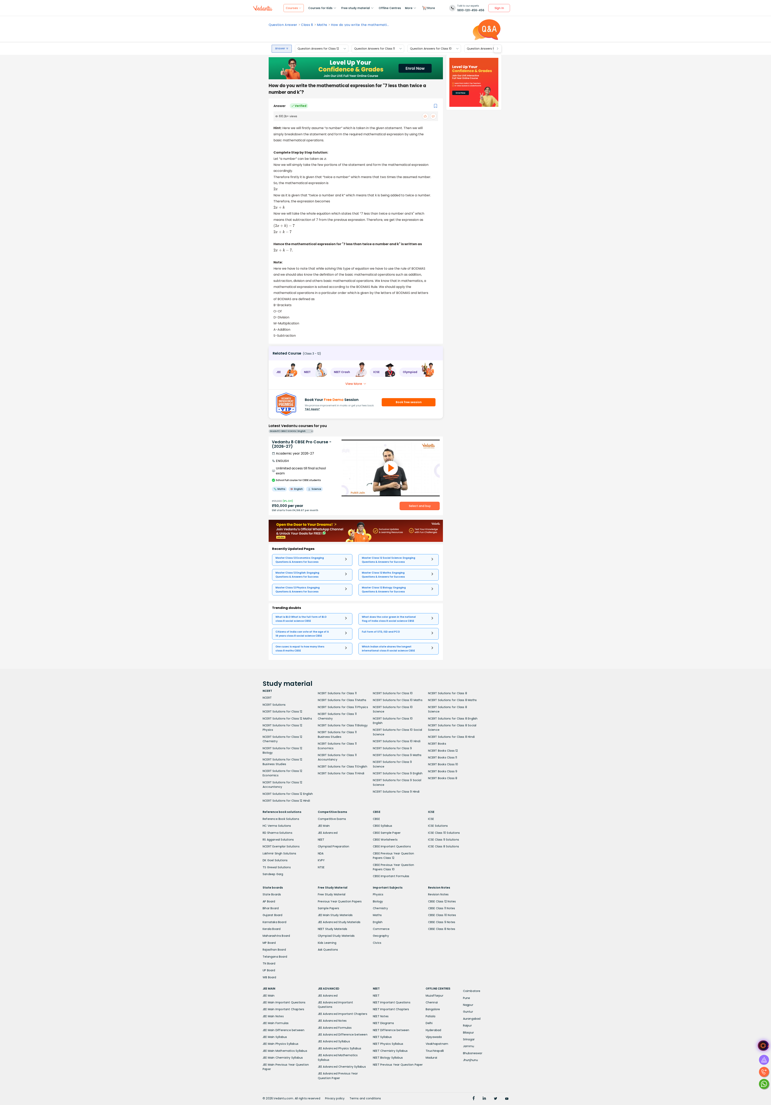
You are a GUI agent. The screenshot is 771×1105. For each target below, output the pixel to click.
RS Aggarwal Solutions (278, 840)
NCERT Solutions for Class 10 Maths (397, 700)
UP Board (269, 970)
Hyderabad (433, 1030)
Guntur (468, 1012)
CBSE (376, 819)
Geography (381, 936)
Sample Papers (328, 908)
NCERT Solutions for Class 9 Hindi (396, 792)
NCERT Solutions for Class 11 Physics (343, 707)
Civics (377, 943)
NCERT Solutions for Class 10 (393, 693)
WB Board (269, 977)
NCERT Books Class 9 (442, 771)
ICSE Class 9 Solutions (443, 840)
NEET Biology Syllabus (388, 1058)
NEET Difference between (391, 1030)
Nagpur (468, 1005)
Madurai (431, 1058)
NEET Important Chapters (391, 1009)
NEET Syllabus (382, 1037)
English (377, 922)
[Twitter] (495, 1099)
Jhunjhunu (470, 1060)
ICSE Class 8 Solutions (443, 846)
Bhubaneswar (472, 1053)
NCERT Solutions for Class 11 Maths (342, 700)
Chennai (432, 1002)
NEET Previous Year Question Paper (398, 1065)
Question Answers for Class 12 (318, 49)
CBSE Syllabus (382, 826)
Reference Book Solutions (281, 819)
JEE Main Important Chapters (283, 1009)
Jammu (468, 1046)
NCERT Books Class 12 (443, 751)
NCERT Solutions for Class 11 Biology (343, 725)
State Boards (272, 894)
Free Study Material (332, 894)
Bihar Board (271, 908)
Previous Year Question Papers (340, 901)
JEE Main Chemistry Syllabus (283, 1058)
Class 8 (307, 24)
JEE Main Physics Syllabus (280, 1044)
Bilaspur (468, 1033)
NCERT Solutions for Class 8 (447, 693)
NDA (321, 853)
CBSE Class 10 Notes (442, 915)
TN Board (269, 963)
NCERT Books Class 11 (442, 757)
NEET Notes (381, 1016)
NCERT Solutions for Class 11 (337, 693)
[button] (285, 372)
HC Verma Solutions (277, 826)
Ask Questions (328, 950)
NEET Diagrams (383, 1023)
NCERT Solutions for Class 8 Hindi (451, 737)
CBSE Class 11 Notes (441, 908)
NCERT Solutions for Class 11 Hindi (341, 773)
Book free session (409, 402)
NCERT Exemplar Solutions (281, 846)
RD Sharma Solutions (277, 833)
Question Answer (283, 24)
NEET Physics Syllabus (388, 1044)
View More (353, 383)
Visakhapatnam (437, 1044)
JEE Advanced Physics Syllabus (339, 1048)
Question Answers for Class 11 (374, 49)
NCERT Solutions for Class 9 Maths (397, 755)
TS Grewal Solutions (277, 867)
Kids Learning (327, 943)
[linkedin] (484, 1099)
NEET (321, 840)
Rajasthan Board (274, 950)
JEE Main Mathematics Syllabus (285, 1051)
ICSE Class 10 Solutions (444, 833)
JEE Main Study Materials (335, 915)
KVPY (321, 860)
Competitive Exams (332, 819)
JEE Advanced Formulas (335, 1028)
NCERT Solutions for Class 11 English (342, 767)
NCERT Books (437, 744)
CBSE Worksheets (385, 840)
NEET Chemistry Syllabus (390, 1051)
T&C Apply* (312, 409)
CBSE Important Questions (392, 846)
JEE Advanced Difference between (342, 1035)
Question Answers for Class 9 (487, 49)
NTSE (321, 867)
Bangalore (433, 1009)
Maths (322, 24)
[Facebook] (474, 1098)
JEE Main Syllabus (275, 1037)
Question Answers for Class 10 (431, 49)
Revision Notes (438, 894)
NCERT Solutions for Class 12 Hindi (286, 801)
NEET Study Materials (332, 929)
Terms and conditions (365, 1098)
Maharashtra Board (276, 936)
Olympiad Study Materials (336, 936)
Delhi (429, 1023)
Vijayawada (434, 1037)
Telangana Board (275, 957)
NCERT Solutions (274, 705)
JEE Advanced (328, 833)
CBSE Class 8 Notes (441, 929)
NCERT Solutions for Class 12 (282, 711)
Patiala (430, 1016)
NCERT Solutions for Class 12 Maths (287, 719)
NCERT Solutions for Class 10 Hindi (396, 741)
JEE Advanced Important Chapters (342, 1014)
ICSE (431, 819)
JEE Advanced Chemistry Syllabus (342, 1067)
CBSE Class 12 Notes (442, 901)
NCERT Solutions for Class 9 (392, 748)
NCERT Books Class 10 (443, 764)
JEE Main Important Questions (284, 1002)
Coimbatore (471, 991)
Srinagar (469, 1039)
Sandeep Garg (273, 874)
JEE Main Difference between (283, 1030)
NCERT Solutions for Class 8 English (453, 719)
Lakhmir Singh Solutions (279, 853)
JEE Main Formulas (276, 1023)
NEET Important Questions (391, 1002)
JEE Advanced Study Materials (339, 922)
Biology (378, 901)
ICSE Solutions (438, 826)
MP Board (269, 943)
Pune (466, 998)
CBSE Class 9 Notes (441, 922)
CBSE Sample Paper (387, 833)
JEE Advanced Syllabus (334, 1041)
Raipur (467, 1025)
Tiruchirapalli (435, 1051)
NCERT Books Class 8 (442, 778)
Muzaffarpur (434, 996)
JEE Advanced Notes (332, 1021)
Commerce (381, 929)
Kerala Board (271, 929)
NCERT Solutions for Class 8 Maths (452, 700)
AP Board (269, 901)
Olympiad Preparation (333, 846)
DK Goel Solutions (275, 860)
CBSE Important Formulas (391, 876)
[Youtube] (506, 1099)
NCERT (267, 698)
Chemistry (380, 908)
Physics (378, 894)
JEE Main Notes (273, 1016)
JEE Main (324, 826)
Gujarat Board (272, 915)
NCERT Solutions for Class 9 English (397, 773)
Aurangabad (472, 1019)
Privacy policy (335, 1098)
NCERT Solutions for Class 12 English (288, 794)
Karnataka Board (274, 922)
